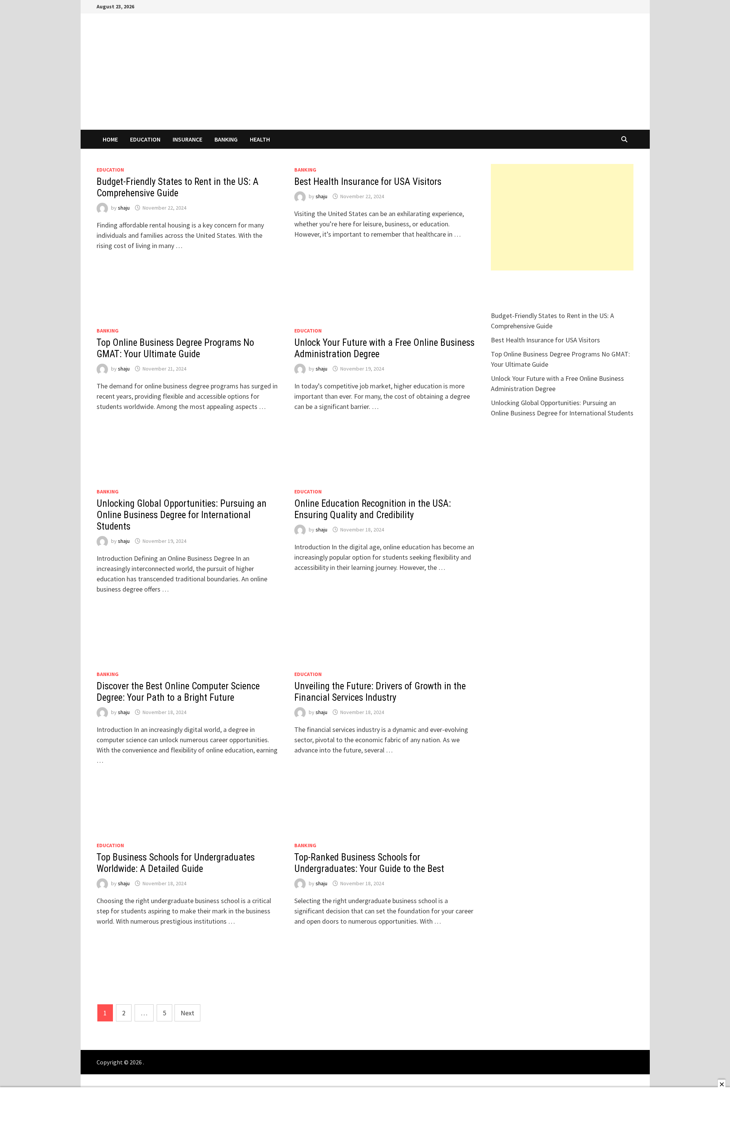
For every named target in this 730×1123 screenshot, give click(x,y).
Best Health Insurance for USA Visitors (367, 181)
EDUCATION (145, 139)
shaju (124, 207)
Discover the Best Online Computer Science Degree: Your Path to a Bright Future (178, 692)
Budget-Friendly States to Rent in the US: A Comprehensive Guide (178, 187)
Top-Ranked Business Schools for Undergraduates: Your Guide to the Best (369, 863)
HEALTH (260, 139)
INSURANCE (187, 139)
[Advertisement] (562, 217)
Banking (226, 139)
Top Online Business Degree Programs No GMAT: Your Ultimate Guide (175, 348)
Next (187, 1012)
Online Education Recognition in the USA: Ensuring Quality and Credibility (372, 509)
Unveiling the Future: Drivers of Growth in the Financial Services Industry (380, 692)
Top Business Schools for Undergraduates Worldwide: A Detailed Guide (176, 863)
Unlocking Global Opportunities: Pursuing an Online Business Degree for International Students (182, 515)
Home (110, 139)
